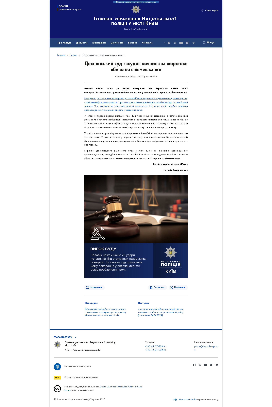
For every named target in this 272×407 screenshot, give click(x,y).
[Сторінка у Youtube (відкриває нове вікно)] (181, 43)
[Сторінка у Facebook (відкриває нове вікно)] (169, 43)
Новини (73, 55)
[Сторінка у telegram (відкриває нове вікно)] (193, 43)
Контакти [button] (147, 43)
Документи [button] (116, 43)
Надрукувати (96, 287)
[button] (65, 337)
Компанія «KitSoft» (188, 399)
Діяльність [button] (82, 43)
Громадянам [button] (99, 43)
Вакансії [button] (132, 43)
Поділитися (159, 287)
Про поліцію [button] (64, 43)
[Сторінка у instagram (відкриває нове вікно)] (187, 43)
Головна (61, 55)
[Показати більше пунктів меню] (165, 42)
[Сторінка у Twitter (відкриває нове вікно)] (175, 43)
